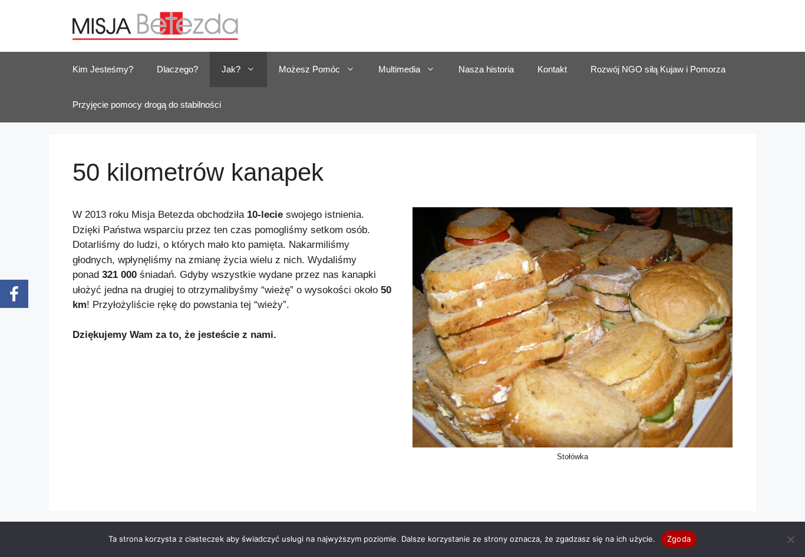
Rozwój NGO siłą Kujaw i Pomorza (657, 69)
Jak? (231, 69)
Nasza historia (486, 69)
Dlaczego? (177, 69)
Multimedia (399, 69)
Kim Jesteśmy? (102, 69)
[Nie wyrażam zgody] (790, 539)
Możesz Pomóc (309, 69)
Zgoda (679, 538)
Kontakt (552, 69)
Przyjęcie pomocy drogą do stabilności (146, 105)
